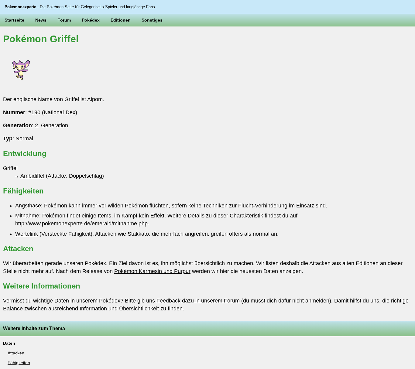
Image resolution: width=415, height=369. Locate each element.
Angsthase (28, 206)
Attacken (16, 352)
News (40, 20)
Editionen (121, 20)
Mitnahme (27, 216)
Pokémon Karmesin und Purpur (152, 271)
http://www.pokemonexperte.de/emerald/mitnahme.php (81, 223)
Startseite (14, 20)
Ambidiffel (32, 176)
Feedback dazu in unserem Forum (198, 301)
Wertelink (26, 234)
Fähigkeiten (19, 362)
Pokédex (91, 20)
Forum (64, 20)
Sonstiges (152, 20)
